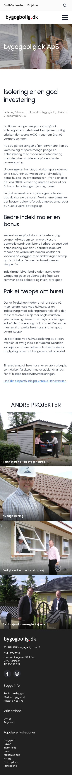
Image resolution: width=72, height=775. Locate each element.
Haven (7, 744)
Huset (7, 751)
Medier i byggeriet (14, 697)
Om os (7, 718)
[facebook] (7, 673)
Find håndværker (14, 5)
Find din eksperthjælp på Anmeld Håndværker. (35, 381)
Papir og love (11, 762)
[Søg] (64, 5)
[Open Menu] (65, 17)
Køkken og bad (12, 754)
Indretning (10, 747)
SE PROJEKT (36, 443)
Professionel (11, 765)
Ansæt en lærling (13, 700)
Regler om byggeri (14, 693)
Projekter (33, 5)
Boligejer (9, 740)
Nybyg (7, 758)
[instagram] (17, 673)
